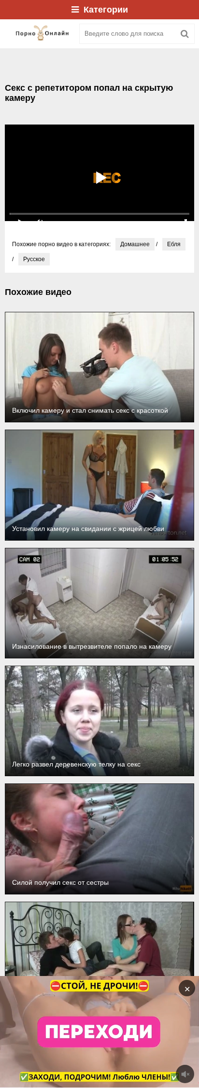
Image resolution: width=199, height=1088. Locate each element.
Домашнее (135, 244)
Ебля (174, 244)
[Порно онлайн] (38, 33)
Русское (34, 259)
